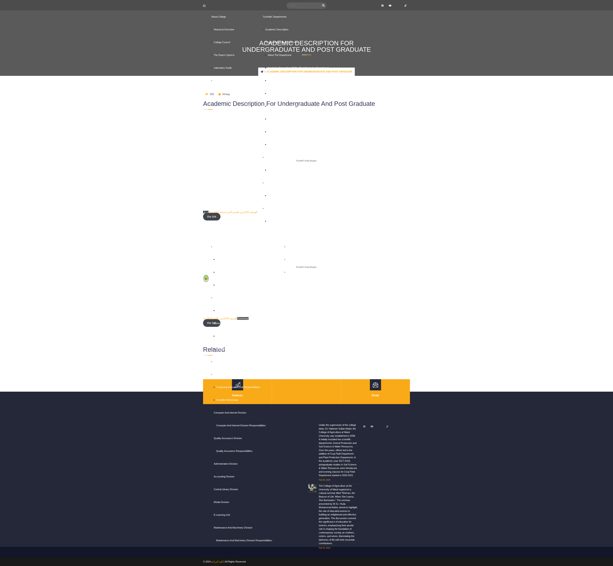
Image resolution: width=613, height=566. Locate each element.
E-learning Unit (222, 514)
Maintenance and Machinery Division (233, 527)
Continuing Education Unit (227, 374)
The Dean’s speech (224, 55)
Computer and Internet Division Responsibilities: (241, 425)
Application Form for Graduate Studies (307, 259)
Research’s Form (225, 348)
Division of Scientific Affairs (228, 323)
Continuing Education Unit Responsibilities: (238, 387)
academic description (276, 29)
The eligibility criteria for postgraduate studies (311, 272)
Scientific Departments (275, 16)
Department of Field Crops (279, 157)
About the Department (279, 55)
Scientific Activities (225, 336)
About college (218, 16)
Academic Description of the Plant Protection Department (298, 67)
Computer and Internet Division (230, 412)
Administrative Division (226, 463)
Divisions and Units (221, 233)
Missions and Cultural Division (229, 361)
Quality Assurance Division (228, 438)
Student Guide (223, 285)
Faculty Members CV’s (280, 80)
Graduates (221, 272)
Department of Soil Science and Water (285, 208)
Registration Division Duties (230, 259)
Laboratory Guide (223, 67)
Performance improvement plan (284, 106)
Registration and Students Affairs (231, 246)
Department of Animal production (282, 182)
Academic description (279, 170)
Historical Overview (224, 29)
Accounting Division (224, 476)
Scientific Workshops (227, 400)
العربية (346, 234)
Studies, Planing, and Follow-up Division (235, 297)
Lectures (272, 131)
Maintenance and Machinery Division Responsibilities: (244, 540)
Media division (221, 502)
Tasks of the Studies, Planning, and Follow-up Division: (245, 310)
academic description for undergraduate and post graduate (299, 221)
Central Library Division (226, 489)
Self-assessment (277, 93)
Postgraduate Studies (295, 233)
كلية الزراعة (217, 561)
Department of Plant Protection (281, 42)
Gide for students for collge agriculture (235, 80)
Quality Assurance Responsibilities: (234, 451)
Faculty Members (277, 119)
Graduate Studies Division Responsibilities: (309, 246)
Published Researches (279, 144)
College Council (222, 42)
